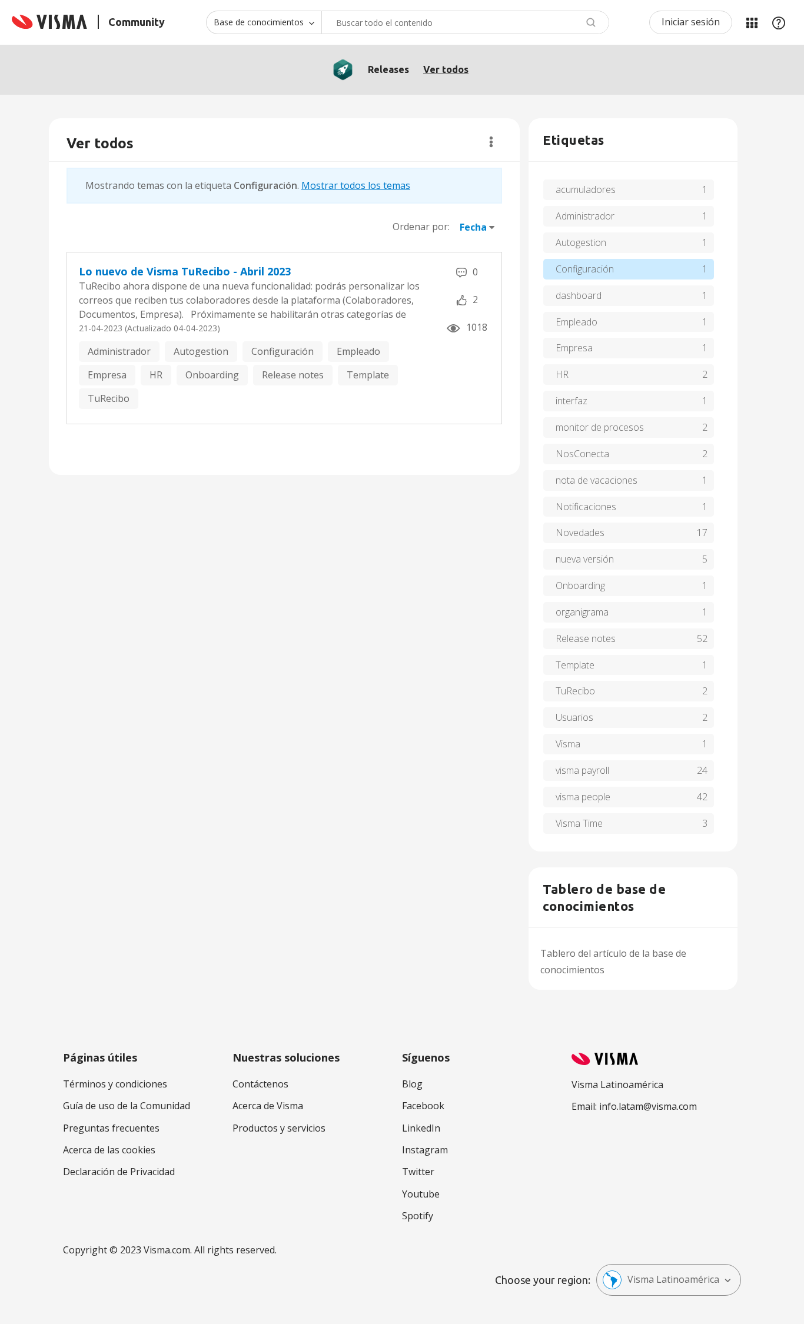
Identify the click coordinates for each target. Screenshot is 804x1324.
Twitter (418, 1171)
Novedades (580, 532)
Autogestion (201, 351)
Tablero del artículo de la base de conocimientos (613, 961)
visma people (583, 796)
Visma (568, 743)
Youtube (421, 1193)
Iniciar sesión (691, 21)
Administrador (119, 351)
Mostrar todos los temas (355, 185)
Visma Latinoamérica (673, 1279)
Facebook (423, 1105)
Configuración (282, 351)
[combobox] (465, 22)
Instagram (425, 1149)
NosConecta (582, 453)
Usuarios (574, 717)
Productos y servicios (278, 1128)
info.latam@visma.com (648, 1106)
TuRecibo (108, 398)
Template (368, 374)
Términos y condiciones (115, 1083)
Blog (412, 1083)
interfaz (571, 400)
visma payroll (582, 770)
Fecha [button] (473, 227)
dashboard (579, 295)
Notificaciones (586, 506)
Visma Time (579, 823)
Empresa (107, 374)
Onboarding (212, 374)
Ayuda (778, 22)
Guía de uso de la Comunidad (126, 1105)
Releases (388, 69)
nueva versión (585, 559)
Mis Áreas (751, 22)
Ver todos (446, 69)
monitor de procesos (600, 427)
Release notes (293, 374)
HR (155, 374)
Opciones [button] (491, 142)
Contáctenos (260, 1083)
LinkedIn (421, 1128)
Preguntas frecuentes (111, 1128)
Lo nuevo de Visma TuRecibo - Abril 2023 (185, 271)
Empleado (358, 351)
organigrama (582, 612)
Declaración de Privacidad (119, 1171)
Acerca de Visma (267, 1105)
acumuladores (586, 189)
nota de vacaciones (596, 480)
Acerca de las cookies (109, 1149)
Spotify (417, 1215)
